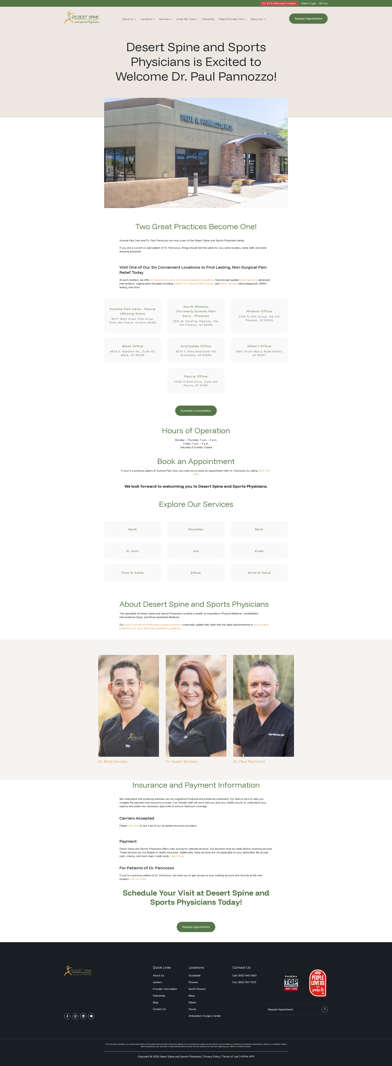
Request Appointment (308, 18)
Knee (259, 551)
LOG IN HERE (138, 879)
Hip (196, 551)
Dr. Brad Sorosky (113, 761)
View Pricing (177, 856)
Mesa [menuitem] (191, 995)
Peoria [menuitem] (192, 1009)
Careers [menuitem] (157, 982)
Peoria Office (196, 380)
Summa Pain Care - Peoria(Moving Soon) (132, 315)
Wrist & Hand (259, 573)
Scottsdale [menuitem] (194, 975)
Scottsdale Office (196, 350)
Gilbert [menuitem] (192, 1002)
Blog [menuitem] (155, 1002)
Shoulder (196, 529)
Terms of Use (230, 1056)
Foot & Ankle (133, 573)
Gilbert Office (259, 350)
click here (133, 825)
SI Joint (132, 551)
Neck (132, 529)
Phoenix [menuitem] (193, 982)
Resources (257, 19)
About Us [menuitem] (158, 975)
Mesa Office (132, 350)
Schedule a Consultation (196, 410)
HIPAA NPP (247, 1056)
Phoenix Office (259, 315)
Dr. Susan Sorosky (182, 761)
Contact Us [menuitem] (159, 1009)
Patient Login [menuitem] (308, 3)
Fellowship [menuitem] (159, 995)
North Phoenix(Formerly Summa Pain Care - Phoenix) (196, 315)
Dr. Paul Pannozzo (249, 761)
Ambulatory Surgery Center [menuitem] (204, 1015)
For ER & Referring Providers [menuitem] (279, 3)
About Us (127, 19)
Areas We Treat (185, 19)
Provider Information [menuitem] (165, 988)
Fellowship (208, 19)
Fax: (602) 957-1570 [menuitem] (244, 982)
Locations (146, 19)
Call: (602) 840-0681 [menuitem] (244, 975)
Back (259, 529)
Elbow (196, 573)
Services (164, 19)
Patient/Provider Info (231, 19)
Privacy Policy (211, 1056)
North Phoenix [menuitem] (197, 988)
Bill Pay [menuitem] (323, 3)
